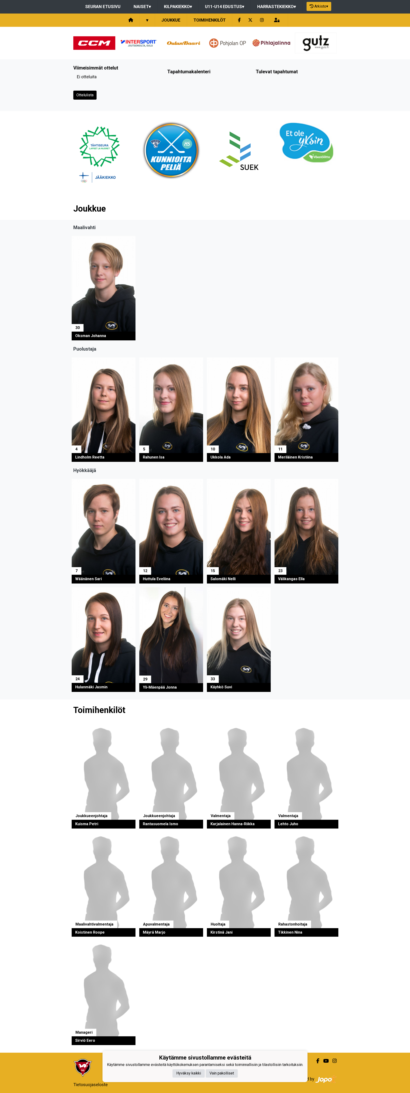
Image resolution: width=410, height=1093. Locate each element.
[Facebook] (239, 20)
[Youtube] (324, 1061)
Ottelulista (84, 95)
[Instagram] (262, 20)
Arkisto (321, 6)
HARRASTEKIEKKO (276, 6)
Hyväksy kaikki (188, 1073)
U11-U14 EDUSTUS (224, 6)
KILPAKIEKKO (178, 6)
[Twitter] (250, 20)
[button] (103, 288)
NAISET (142, 6)
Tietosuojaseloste (90, 1084)
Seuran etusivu (103, 6)
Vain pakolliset (222, 1073)
